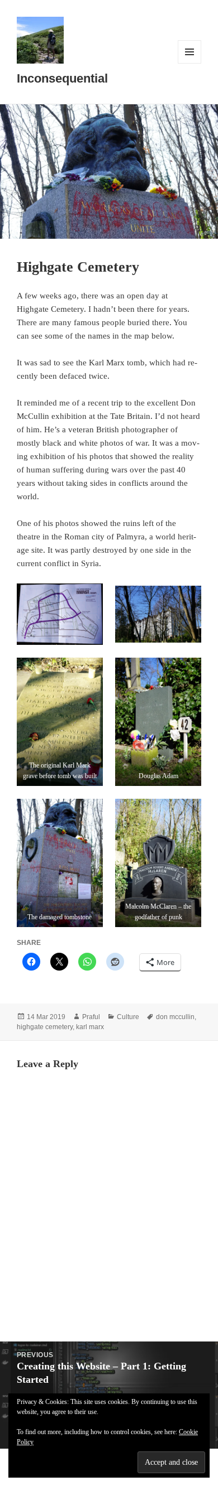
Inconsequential (62, 78)
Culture (128, 1017)
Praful (91, 1017)
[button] (60, 614)
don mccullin (175, 1017)
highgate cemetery (45, 1027)
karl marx (90, 1027)
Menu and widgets (189, 63)
